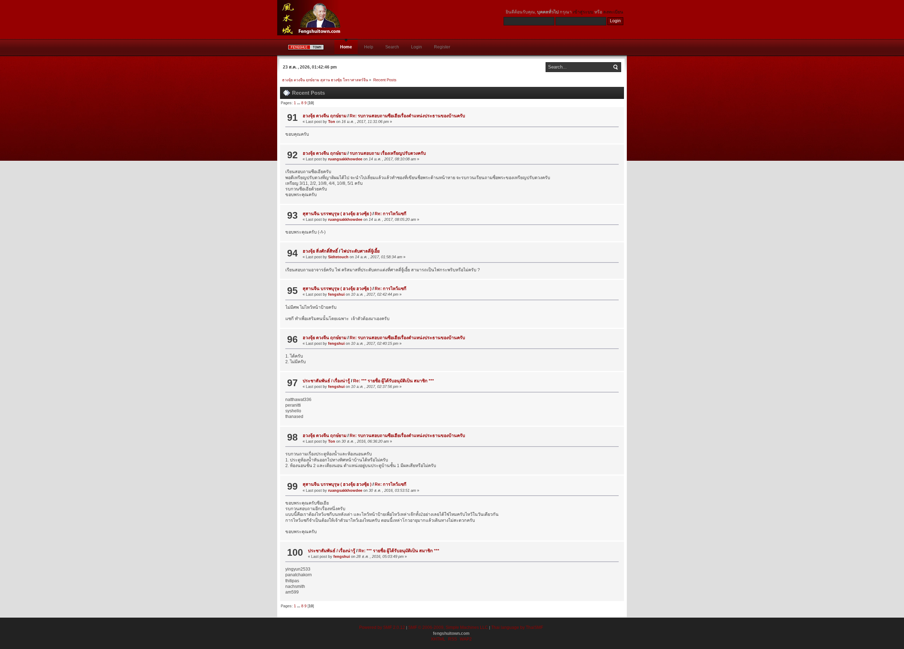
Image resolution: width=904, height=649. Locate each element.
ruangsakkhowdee (345, 159)
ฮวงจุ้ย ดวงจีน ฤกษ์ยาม (324, 115)
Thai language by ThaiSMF (517, 627)
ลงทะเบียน (613, 12)
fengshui (336, 294)
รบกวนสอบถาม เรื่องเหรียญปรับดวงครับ (388, 153)
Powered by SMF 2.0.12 (382, 627)
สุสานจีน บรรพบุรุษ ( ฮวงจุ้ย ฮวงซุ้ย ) (338, 213)
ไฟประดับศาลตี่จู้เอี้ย (360, 251)
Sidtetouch (338, 257)
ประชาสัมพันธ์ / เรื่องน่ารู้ (326, 380)
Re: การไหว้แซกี (390, 213)
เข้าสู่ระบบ (583, 12)
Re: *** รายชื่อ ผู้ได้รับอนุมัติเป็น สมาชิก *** (393, 380)
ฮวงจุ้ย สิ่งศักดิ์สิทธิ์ (320, 251)
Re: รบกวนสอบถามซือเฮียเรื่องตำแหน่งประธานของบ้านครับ (407, 115)
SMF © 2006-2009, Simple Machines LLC (448, 627)
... (299, 103)
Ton (331, 121)
